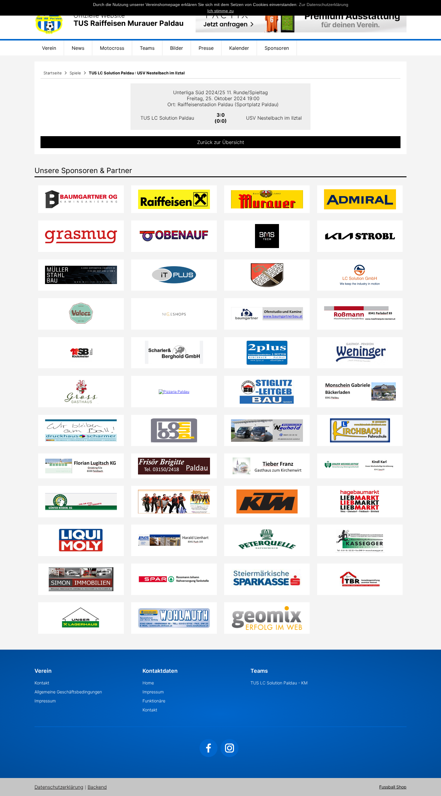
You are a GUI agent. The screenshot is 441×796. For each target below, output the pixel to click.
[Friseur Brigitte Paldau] (174, 466)
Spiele (75, 72)
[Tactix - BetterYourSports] (301, 20)
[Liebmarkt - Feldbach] (360, 501)
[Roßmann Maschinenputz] (360, 313)
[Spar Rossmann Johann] (174, 579)
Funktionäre (153, 700)
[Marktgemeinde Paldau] (267, 275)
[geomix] (267, 618)
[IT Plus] (174, 275)
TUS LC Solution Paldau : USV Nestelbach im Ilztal (137, 72)
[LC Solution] (360, 275)
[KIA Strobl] (360, 236)
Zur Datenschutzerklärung (323, 4)
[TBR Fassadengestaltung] (359, 579)
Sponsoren (277, 48)
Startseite (53, 72)
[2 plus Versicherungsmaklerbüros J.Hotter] (267, 353)
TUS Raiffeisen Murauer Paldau (129, 23)
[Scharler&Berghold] (174, 353)
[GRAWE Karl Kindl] (360, 466)
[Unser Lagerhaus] (81, 618)
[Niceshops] (173, 314)
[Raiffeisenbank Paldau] (174, 199)
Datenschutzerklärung (58, 787)
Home (148, 682)
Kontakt (41, 682)
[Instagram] (229, 748)
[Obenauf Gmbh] (174, 236)
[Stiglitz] (267, 392)
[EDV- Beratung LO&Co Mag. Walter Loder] (174, 430)
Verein (49, 48)
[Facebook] (209, 748)
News (78, 48)
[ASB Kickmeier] (81, 353)
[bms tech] (267, 236)
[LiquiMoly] (81, 540)
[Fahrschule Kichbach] (360, 430)
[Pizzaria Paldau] (174, 391)
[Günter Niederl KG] (81, 501)
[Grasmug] (81, 236)
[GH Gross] (81, 392)
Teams (147, 48)
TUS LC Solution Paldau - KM (279, 682)
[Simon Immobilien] (81, 579)
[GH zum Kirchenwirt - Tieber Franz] (267, 466)
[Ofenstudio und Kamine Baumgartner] (267, 313)
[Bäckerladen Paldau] (360, 391)
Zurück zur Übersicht (220, 142)
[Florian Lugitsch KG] (81, 466)
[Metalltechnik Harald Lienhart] (174, 540)
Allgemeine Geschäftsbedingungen (68, 691)
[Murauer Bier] (267, 199)
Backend (97, 787)
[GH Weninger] (360, 353)
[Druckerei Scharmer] (81, 430)
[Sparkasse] (267, 579)
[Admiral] (360, 199)
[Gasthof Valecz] (81, 314)
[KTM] (267, 501)
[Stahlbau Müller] (81, 275)
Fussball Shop (392, 787)
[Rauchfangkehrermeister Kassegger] (360, 540)
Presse (206, 48)
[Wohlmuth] (174, 618)
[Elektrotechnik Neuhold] (267, 430)
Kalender (239, 48)
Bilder (176, 48)
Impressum (45, 700)
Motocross (112, 48)
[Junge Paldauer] (174, 501)
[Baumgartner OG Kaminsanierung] (81, 199)
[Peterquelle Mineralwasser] (267, 540)
